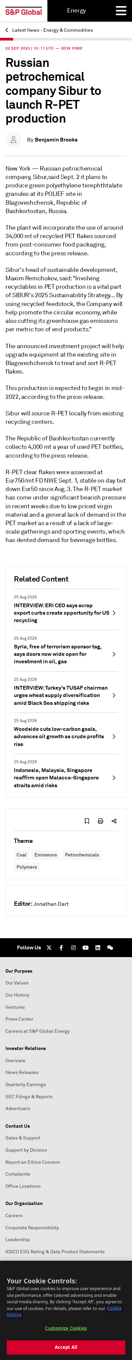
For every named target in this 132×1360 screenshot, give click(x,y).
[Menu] (121, 11)
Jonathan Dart (51, 904)
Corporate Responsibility (32, 1228)
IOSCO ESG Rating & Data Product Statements (55, 1252)
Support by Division (26, 1150)
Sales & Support (22, 1138)
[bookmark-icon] (87, 821)
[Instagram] (73, 947)
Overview (15, 1060)
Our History (17, 995)
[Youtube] (85, 947)
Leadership (17, 1239)
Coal (21, 855)
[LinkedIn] (97, 947)
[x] (49, 947)
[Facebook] (61, 947)
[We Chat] (110, 947)
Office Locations (23, 1186)
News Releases (22, 1072)
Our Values (16, 983)
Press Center (19, 1019)
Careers (13, 1215)
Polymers (27, 867)
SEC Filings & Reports (28, 1097)
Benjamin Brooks (56, 139)
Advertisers (17, 1108)
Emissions (46, 855)
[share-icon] (114, 821)
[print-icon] (100, 821)
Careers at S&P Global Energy (37, 1031)
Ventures (15, 1007)
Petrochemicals (82, 855)
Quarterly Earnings (25, 1084)
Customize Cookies (66, 1328)
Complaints (17, 1174)
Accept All (66, 1347)
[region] (66, 1310)
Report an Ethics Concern (32, 1162)
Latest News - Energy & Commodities (52, 30)
